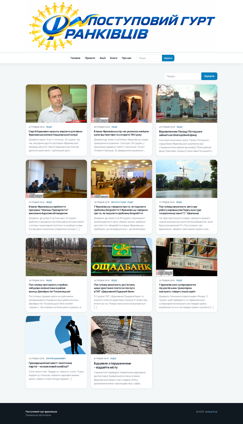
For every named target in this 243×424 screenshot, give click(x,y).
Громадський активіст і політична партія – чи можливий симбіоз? (50, 364)
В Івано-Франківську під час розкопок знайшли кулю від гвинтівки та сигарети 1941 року (121, 133)
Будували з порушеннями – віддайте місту (112, 365)
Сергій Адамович (56, 358)
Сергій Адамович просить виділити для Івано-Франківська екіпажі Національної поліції (56, 133)
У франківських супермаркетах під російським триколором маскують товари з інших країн (177, 288)
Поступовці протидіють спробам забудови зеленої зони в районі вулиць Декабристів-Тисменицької (49, 288)
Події (49, 127)
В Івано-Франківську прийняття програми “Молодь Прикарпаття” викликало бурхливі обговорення (48, 210)
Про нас (126, 58)
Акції (102, 58)
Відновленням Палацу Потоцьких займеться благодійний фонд (180, 133)
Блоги (113, 58)
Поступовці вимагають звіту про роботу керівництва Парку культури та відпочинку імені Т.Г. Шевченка (180, 210)
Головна (75, 58)
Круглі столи (118, 202)
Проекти (90, 58)
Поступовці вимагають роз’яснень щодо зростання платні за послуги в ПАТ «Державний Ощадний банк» (114, 288)
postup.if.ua (211, 411)
